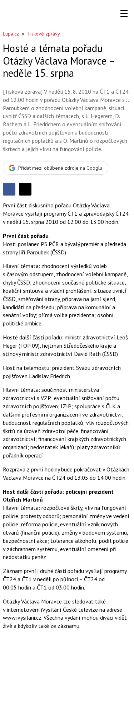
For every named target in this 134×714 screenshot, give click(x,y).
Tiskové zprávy (43, 33)
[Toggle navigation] (124, 13)
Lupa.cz (11, 33)
